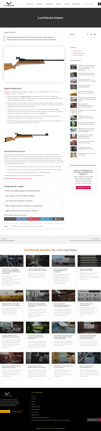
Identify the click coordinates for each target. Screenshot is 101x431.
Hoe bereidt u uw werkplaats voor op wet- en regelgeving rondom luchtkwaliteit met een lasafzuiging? (11, 271)
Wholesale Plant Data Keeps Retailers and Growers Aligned (11, 304)
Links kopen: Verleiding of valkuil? (40, 417)
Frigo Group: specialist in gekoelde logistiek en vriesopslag (61, 270)
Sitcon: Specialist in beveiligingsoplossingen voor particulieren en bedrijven (85, 105)
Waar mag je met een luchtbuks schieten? (34, 196)
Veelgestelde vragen (78, 55)
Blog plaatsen (76, 4)
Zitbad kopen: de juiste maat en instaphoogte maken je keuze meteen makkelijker (86, 130)
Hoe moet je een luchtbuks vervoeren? (34, 201)
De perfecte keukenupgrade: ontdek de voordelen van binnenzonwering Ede (85, 136)
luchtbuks (7, 93)
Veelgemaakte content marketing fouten (86, 304)
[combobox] (91, 4)
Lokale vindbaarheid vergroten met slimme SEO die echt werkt (37, 269)
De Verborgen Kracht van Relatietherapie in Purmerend (36, 366)
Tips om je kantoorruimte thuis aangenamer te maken (11, 366)
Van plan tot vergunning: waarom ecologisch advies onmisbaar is (36, 337)
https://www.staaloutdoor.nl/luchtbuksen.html (18, 178)
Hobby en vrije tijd (9, 32)
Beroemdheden (35, 409)
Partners (58, 4)
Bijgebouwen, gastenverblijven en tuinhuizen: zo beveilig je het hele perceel (87, 99)
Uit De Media (49, 4)
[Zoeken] (99, 4)
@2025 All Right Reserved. (50, 428)
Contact (66, 4)
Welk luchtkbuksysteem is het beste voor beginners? (34, 206)
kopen (24, 226)
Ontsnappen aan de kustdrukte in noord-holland (63, 366)
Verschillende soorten (79, 53)
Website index (35, 414)
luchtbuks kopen (39, 175)
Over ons (30, 4)
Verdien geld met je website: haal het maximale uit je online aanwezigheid (50, 420)
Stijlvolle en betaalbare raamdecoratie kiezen (86, 269)
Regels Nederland (77, 51)
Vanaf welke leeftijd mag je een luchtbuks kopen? (34, 191)
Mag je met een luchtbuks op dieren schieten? (34, 211)
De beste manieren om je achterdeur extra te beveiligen (11, 336)
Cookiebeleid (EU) (36, 406)
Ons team (39, 4)
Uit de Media (34, 412)
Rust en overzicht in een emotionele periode (87, 366)
